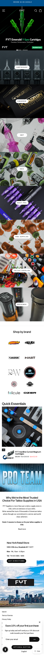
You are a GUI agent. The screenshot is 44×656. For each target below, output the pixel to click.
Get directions (16, 561)
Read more (22, 529)
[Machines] (22, 304)
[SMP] (22, 135)
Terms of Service (7, 615)
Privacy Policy (6, 619)
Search (4, 612)
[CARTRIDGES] (22, 67)
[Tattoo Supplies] (22, 270)
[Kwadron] (22, 101)
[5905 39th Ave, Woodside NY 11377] (22, 571)
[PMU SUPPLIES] (22, 237)
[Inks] (22, 169)
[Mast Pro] (22, 203)
